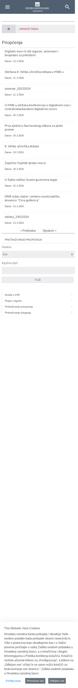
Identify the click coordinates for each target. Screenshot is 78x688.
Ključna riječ (10, 263)
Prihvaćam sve (35, 680)
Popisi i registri (13, 300)
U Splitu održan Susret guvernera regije (31, 179)
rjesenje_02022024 (18, 88)
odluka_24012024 (17, 216)
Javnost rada (28, 28)
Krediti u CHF (12, 294)
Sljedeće (49, 230)
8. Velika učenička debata (22, 146)
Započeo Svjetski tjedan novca (25, 163)
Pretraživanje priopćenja (19, 306)
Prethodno (29, 230)
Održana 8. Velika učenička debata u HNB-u (34, 71)
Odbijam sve (57, 680)
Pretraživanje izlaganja (18, 312)
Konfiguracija (13, 680)
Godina (6, 247)
